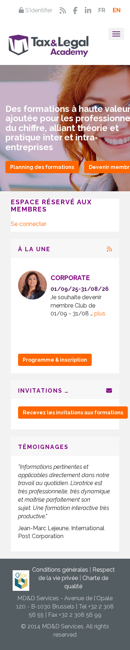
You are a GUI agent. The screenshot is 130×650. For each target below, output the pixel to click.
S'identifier (38, 10)
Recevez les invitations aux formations (73, 412)
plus (79, 313)
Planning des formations (42, 167)
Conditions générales (60, 569)
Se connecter (28, 224)
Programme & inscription (55, 360)
